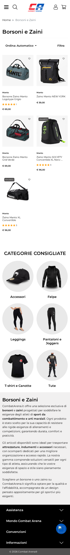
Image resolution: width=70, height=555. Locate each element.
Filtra (61, 45)
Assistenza (14, 510)
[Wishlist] (29, 57)
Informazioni (16, 543)
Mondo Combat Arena (23, 521)
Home (6, 20)
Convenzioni (16, 532)
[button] (61, 528)
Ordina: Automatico (19, 45)
